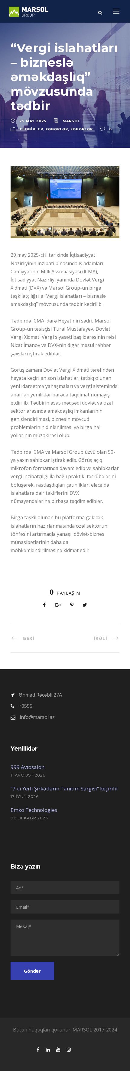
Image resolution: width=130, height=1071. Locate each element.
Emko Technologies (34, 809)
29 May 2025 (32, 121)
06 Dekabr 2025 (29, 817)
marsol (71, 121)
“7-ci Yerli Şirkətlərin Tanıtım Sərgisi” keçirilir (64, 788)
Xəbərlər (57, 129)
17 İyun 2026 (25, 796)
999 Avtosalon (27, 767)
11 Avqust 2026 (28, 775)
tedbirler (31, 129)
